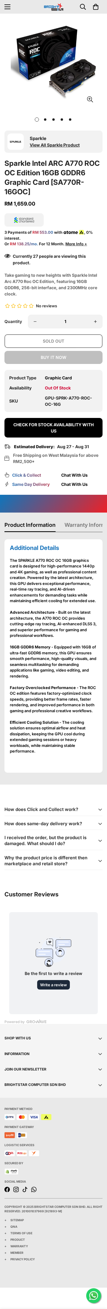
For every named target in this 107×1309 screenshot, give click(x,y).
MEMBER (16, 1252)
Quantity (13, 321)
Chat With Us (74, 475)
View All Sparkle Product (55, 144)
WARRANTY (19, 1246)
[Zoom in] (90, 99)
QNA (13, 1226)
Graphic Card (58, 377)
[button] (96, 7)
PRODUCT (17, 1239)
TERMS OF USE (21, 1233)
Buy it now (53, 357)
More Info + (76, 243)
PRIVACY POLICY (22, 1259)
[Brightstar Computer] (53, 6)
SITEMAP (17, 1220)
